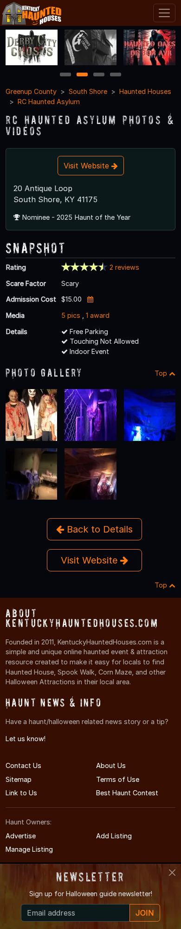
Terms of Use (117, 779)
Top (162, 373)
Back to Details (98, 529)
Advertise (21, 836)
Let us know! (25, 739)
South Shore (88, 91)
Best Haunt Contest (127, 793)
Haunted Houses (145, 91)
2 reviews (124, 267)
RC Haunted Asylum (49, 101)
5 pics (70, 315)
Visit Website (87, 165)
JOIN (145, 912)
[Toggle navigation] (164, 13)
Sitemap (19, 779)
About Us (111, 765)
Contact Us (23, 765)
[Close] (172, 872)
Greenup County (31, 91)
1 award (98, 315)
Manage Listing (29, 849)
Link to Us (21, 793)
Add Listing (114, 836)
